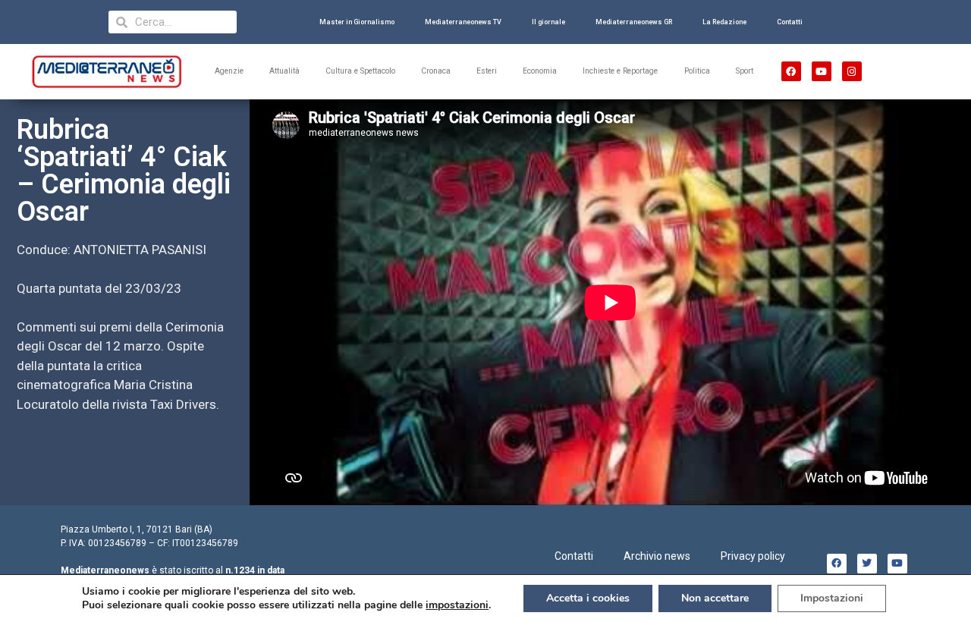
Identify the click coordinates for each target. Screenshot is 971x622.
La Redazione (724, 22)
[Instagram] (852, 71)
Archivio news (657, 556)
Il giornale (548, 22)
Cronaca (436, 71)
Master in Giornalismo (356, 22)
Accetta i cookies (588, 598)
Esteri (486, 71)
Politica (697, 71)
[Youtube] (821, 71)
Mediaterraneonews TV (463, 22)
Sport (744, 71)
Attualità (284, 71)
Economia (540, 71)
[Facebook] (791, 71)
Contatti (790, 22)
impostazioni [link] (457, 605)
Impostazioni (831, 598)
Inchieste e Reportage (620, 71)
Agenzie (229, 71)
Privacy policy (753, 556)
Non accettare (715, 598)
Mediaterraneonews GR (633, 22)
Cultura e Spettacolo (360, 71)
